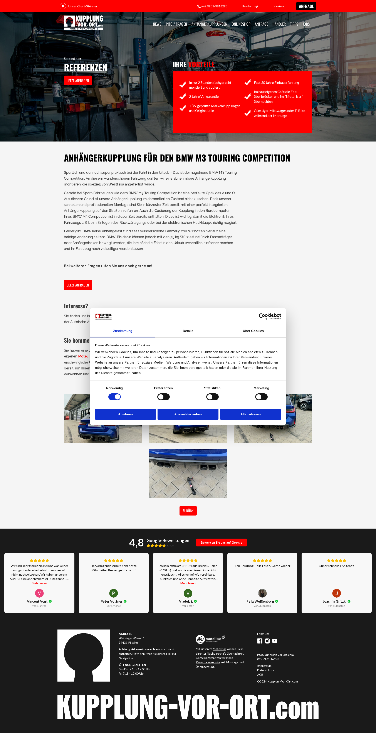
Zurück (188, 510)
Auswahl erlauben (188, 414)
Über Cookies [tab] (253, 331)
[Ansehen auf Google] (39, 593)
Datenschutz (265, 670)
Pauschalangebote (208, 662)
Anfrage (306, 6)
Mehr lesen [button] (39, 583)
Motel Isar (86, 356)
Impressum (264, 665)
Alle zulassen (250, 414)
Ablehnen (125, 414)
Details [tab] (188, 331)
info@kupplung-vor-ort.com (275, 655)
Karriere (279, 6)
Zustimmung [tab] (123, 331)
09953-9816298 (268, 659)
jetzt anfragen (78, 80)
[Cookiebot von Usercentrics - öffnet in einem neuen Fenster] (262, 316)
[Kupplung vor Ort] (83, 22)
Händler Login (250, 6)
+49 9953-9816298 (214, 6)
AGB (260, 674)
